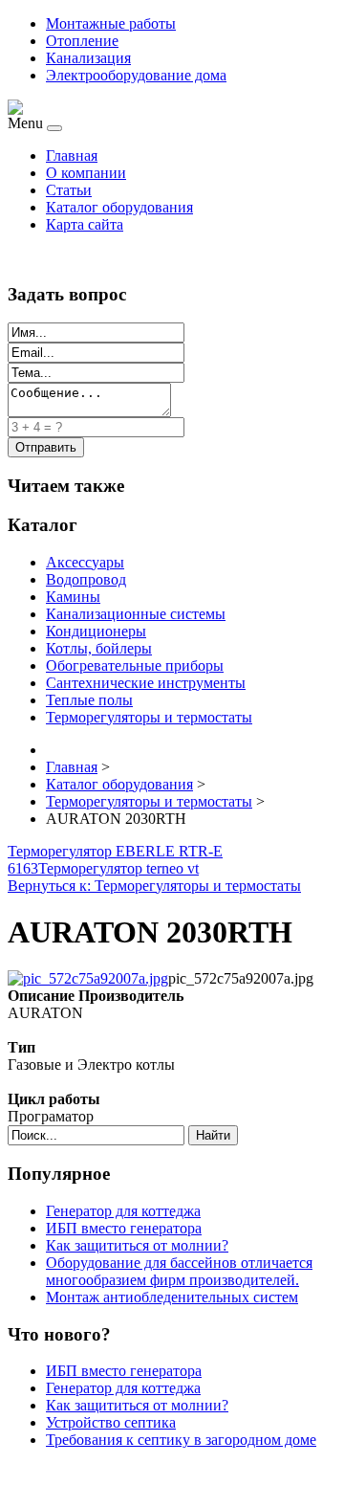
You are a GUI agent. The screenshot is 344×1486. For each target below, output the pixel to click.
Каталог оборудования (119, 207)
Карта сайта (84, 224)
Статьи (69, 190)
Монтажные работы (111, 23)
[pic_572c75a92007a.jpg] (88, 978)
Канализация (88, 58)
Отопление (82, 41)
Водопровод (86, 579)
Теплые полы (89, 700)
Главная (71, 155)
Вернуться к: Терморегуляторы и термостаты (154, 885)
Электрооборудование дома (136, 75)
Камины (73, 596)
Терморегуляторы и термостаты (149, 717)
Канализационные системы (136, 614)
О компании (86, 173)
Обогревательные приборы (135, 665)
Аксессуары (85, 562)
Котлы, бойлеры (99, 648)
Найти (213, 1135)
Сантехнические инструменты (146, 683)
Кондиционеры (96, 631)
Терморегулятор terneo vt (118, 868)
